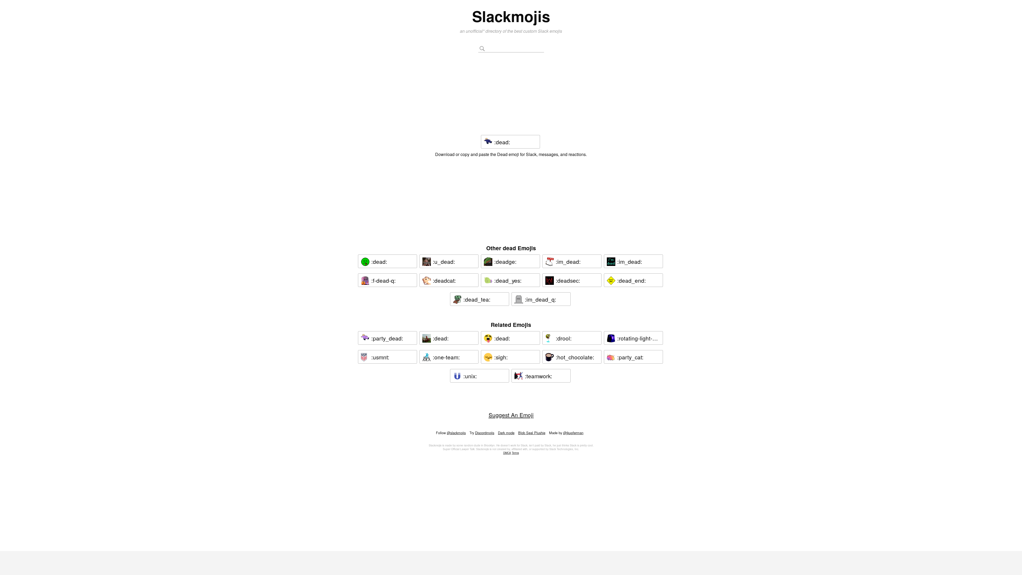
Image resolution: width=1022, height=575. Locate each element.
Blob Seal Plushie (531, 432)
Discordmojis (484, 432)
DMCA (507, 453)
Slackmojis (511, 16)
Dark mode (506, 432)
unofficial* (475, 31)
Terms (515, 453)
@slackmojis (456, 432)
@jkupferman (573, 432)
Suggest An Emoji (511, 415)
